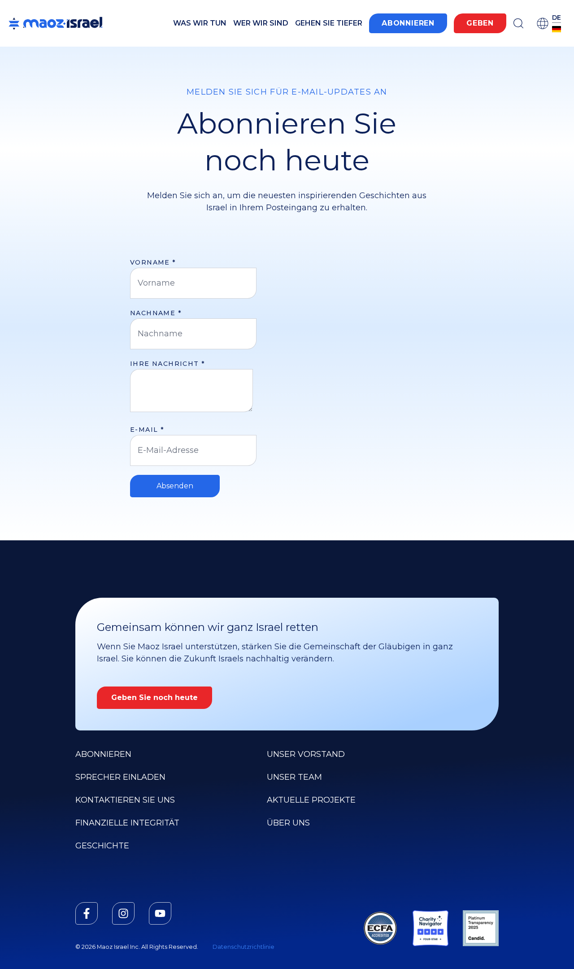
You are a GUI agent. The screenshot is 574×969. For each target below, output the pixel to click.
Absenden (175, 486)
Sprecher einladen (120, 777)
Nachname (155, 313)
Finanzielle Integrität (127, 823)
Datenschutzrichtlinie (243, 946)
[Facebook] (86, 913)
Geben (480, 23)
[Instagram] (123, 913)
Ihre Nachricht (167, 364)
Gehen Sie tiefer (328, 23)
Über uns (288, 823)
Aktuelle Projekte (311, 800)
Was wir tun (199, 23)
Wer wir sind (260, 23)
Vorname (153, 262)
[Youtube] (160, 913)
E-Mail (147, 430)
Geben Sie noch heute (154, 697)
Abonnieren (408, 23)
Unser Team (294, 777)
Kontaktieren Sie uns (125, 800)
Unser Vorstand (306, 754)
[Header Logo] (55, 23)
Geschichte (102, 846)
